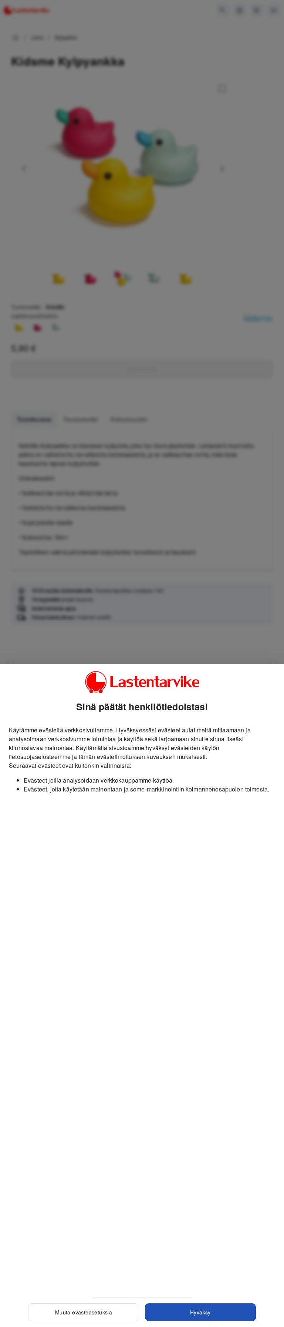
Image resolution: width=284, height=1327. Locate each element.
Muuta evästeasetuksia (83, 1312)
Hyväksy (200, 1312)
